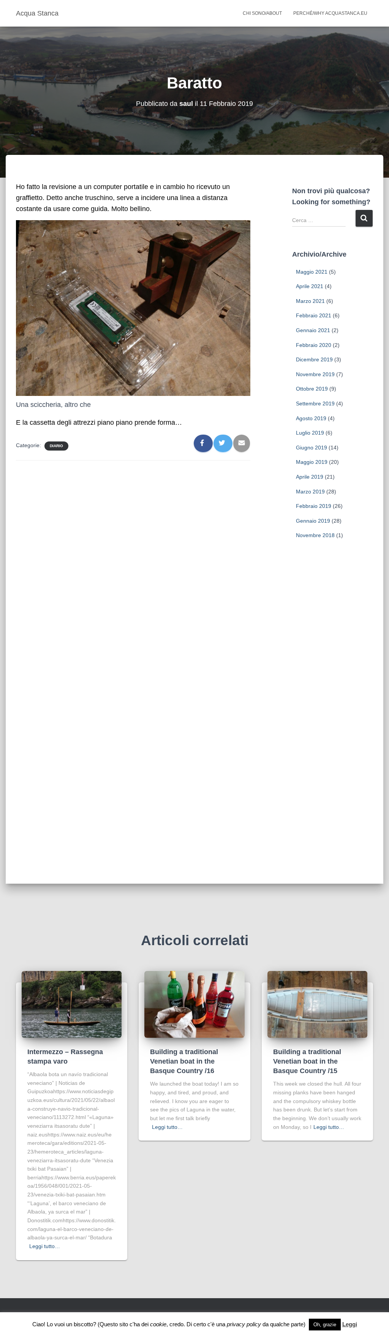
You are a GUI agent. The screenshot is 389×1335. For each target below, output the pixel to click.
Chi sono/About (262, 13)
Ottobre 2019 (312, 389)
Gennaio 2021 (313, 330)
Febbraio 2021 (313, 315)
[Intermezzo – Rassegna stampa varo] (72, 1004)
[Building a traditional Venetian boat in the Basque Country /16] (194, 1004)
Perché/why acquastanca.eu (330, 13)
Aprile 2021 (309, 286)
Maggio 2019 (311, 462)
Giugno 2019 (311, 447)
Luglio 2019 (310, 433)
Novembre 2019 (315, 374)
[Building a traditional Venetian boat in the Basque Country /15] (317, 1004)
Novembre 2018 (315, 535)
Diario (56, 446)
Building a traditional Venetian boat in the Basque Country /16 (184, 1061)
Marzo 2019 (310, 492)
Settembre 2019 (315, 403)
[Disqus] (133, 563)
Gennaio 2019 (313, 521)
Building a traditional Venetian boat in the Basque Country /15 (307, 1061)
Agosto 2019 (311, 418)
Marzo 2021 (310, 301)
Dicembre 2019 (314, 359)
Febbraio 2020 (313, 345)
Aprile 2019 (309, 477)
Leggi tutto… (44, 1246)
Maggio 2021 (311, 272)
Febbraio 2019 (313, 506)
